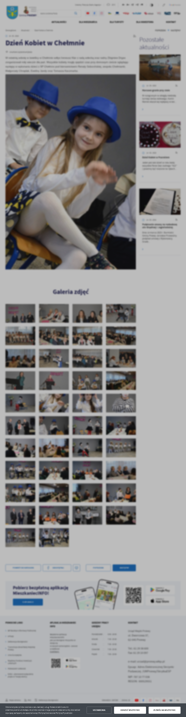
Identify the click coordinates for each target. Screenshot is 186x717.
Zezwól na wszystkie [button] (164, 710)
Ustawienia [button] (99, 710)
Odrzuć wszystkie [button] (130, 710)
